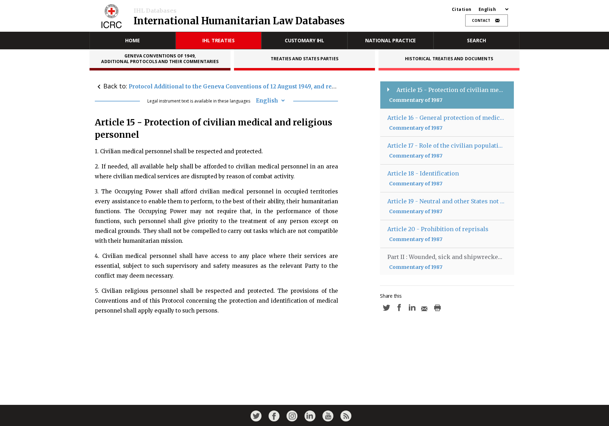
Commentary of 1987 (415, 100)
